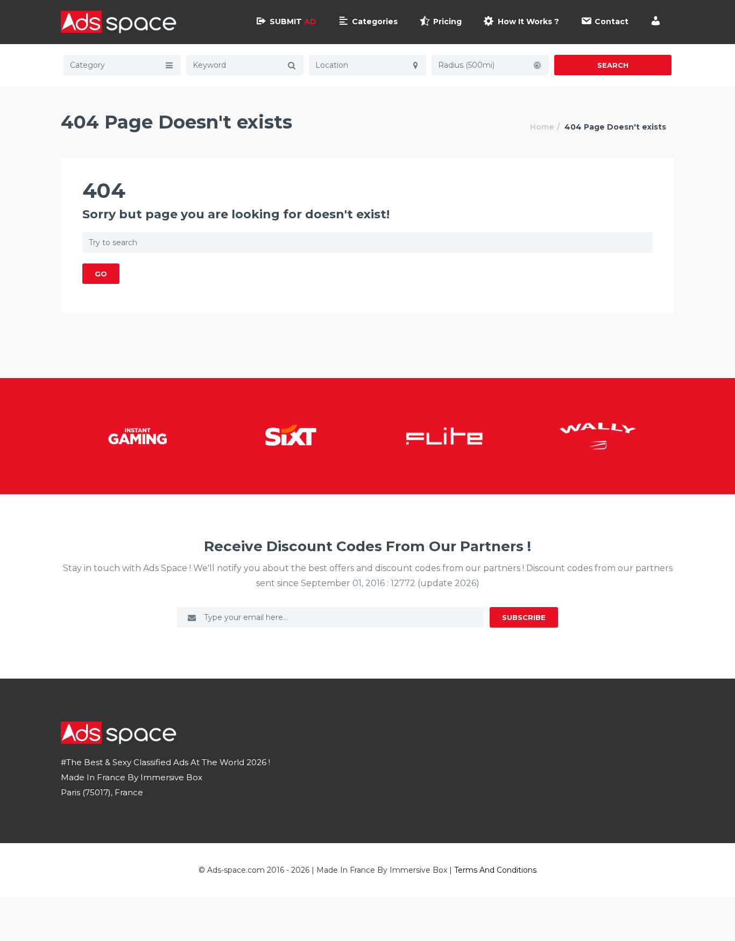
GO (101, 273)
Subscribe (524, 617)
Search (612, 65)
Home (542, 127)
